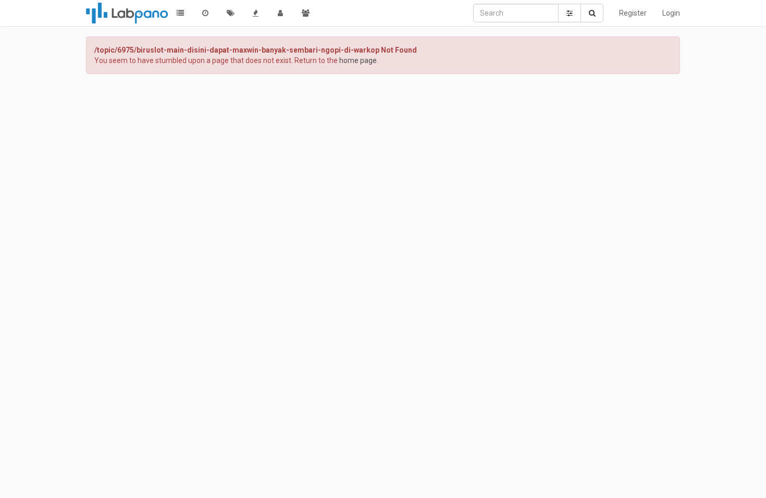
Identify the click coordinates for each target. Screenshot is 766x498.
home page (358, 60)
